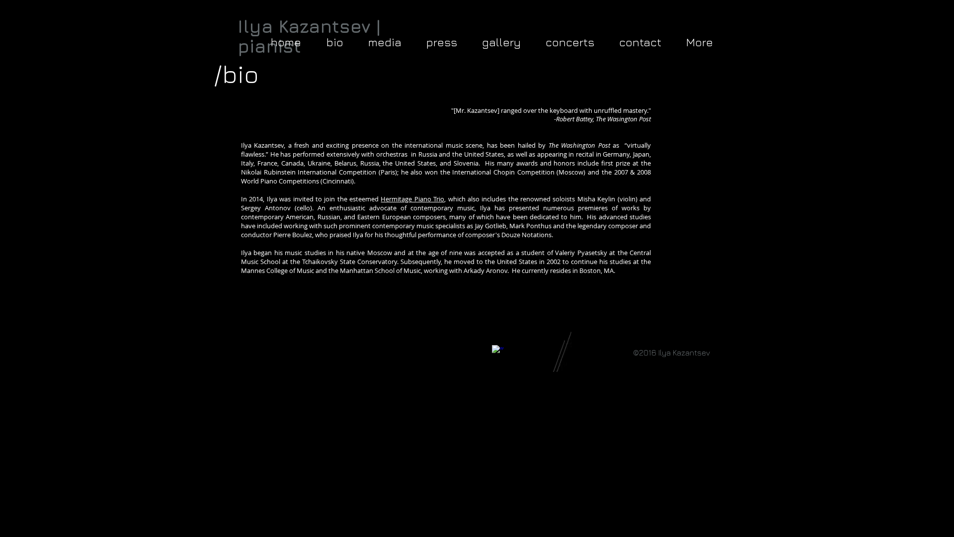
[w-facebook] (498, 351)
